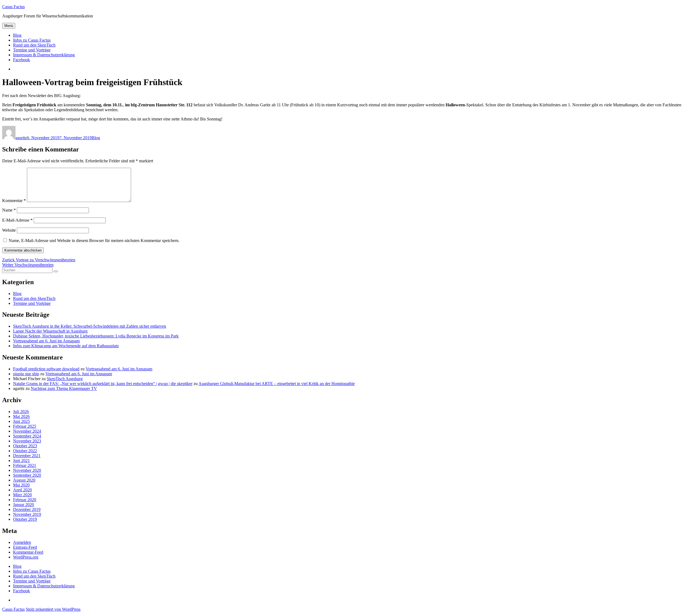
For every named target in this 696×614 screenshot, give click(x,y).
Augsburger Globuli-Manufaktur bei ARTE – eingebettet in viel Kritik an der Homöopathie (276, 383)
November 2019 (27, 514)
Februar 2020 (24, 499)
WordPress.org (25, 557)
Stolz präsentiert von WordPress (53, 609)
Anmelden (22, 542)
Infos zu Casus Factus (32, 40)
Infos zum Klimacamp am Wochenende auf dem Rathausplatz (66, 345)
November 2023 (27, 441)
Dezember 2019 (27, 509)
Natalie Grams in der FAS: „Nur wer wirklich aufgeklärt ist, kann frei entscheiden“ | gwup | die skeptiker (102, 383)
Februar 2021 (24, 465)
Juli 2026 (21, 411)
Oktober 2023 (25, 446)
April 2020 (22, 490)
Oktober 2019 (25, 519)
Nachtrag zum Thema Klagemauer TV (64, 388)
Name (9, 210)
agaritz (21, 137)
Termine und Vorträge (32, 50)
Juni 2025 (21, 421)
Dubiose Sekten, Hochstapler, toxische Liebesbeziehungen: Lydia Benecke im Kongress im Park (96, 336)
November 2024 (27, 431)
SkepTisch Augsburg (65, 378)
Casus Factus (13, 6)
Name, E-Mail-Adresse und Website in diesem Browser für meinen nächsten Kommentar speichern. (94, 240)
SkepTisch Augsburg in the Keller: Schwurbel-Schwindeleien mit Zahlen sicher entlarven (89, 326)
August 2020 (24, 480)
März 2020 (22, 494)
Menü (8, 26)
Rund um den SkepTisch (34, 45)
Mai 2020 (21, 485)
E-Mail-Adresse (17, 220)
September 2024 (27, 436)
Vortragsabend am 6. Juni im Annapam (46, 341)
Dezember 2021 (27, 455)
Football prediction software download (46, 369)
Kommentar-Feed (28, 552)
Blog (17, 35)
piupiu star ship (26, 373)
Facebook (21, 59)
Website (9, 230)
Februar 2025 (24, 426)
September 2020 (27, 475)
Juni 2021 (21, 460)
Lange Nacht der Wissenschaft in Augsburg (50, 331)
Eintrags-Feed (25, 547)
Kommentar (14, 200)
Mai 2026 (21, 416)
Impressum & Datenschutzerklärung (44, 54)
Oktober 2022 (25, 450)
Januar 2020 (23, 504)
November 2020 (27, 470)
